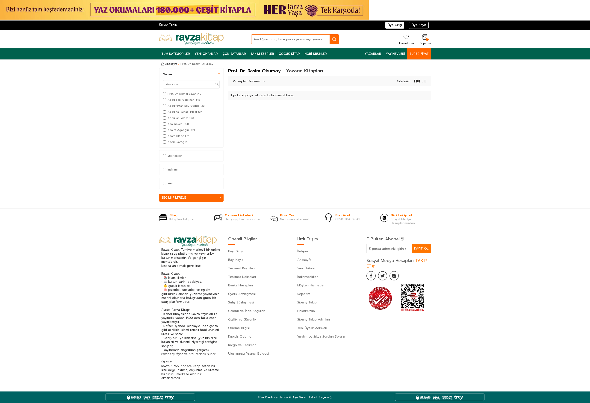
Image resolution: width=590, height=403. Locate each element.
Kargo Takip (168, 24)
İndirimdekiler (307, 276)
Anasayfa (171, 64)
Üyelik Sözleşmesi (242, 293)
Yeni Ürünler (306, 268)
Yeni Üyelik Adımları (312, 328)
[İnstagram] (394, 275)
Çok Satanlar (234, 54)
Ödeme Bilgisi (239, 328)
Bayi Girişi (235, 251)
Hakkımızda (306, 311)
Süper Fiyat (419, 54)
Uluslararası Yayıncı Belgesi (248, 353)
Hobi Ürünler (315, 54)
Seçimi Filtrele (174, 197)
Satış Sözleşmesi (241, 302)
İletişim (302, 251)
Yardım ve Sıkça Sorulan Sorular (321, 336)
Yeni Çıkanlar (206, 54)
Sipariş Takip (307, 302)
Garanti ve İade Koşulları (246, 311)
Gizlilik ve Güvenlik (242, 319)
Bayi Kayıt (235, 259)
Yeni (170, 183)
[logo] (191, 39)
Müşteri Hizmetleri (311, 285)
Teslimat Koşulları (241, 268)
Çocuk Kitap (289, 54)
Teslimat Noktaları (242, 276)
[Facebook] (371, 275)
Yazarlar (373, 54)
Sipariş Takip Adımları (313, 319)
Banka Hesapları (240, 285)
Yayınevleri (395, 54)
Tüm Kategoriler (175, 54)
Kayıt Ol (421, 248)
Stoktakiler (175, 156)
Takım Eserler (262, 54)
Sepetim (303, 293)
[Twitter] (382, 275)
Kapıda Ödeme (239, 336)
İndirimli (173, 170)
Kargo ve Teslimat (242, 345)
